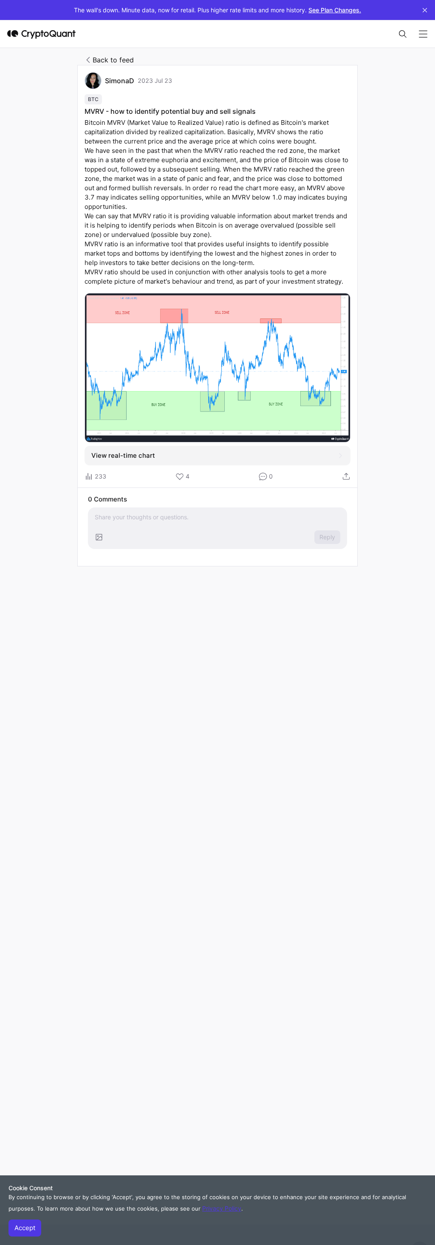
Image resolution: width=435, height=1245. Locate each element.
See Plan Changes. (334, 10)
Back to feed (113, 60)
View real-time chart (123, 455)
